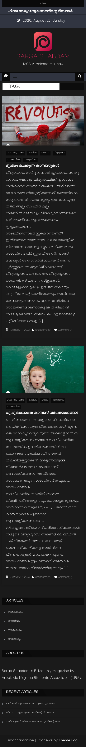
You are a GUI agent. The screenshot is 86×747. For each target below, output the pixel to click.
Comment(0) (65, 330)
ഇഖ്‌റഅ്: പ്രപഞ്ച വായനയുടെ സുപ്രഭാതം (30, 703)
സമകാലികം (13, 160)
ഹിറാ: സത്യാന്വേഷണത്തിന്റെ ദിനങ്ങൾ (40, 10)
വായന (45, 153)
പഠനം (45, 400)
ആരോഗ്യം (14, 639)
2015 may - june (15, 153)
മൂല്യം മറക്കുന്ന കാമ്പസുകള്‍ (32, 165)
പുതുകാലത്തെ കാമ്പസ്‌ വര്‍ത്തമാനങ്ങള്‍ (42, 412)
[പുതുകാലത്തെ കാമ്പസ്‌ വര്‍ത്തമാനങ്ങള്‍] (43, 369)
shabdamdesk (43, 330)
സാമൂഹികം (30, 160)
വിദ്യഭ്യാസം (59, 153)
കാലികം (33, 153)
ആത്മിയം (14, 621)
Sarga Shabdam (43, 57)
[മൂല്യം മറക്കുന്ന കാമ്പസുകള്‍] (43, 120)
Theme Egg (68, 741)
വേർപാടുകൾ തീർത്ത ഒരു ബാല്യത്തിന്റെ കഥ (33, 721)
